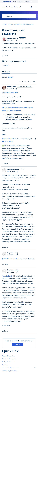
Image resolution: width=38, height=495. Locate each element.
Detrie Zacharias (12, 38)
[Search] (31, 7)
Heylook (10, 253)
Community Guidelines (9, 371)
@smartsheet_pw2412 (10, 259)
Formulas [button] (5, 65)
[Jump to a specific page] (34, 81)
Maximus (10, 270)
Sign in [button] (18, 344)
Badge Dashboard (8, 362)
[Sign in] (35, 7)
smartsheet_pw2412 (13, 169)
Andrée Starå (11, 87)
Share (5, 56)
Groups (4, 365)
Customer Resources (9, 359)
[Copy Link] (16, 41)
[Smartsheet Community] (14, 7)
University (27, 1)
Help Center (17, 1)
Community (6, 1)
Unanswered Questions (19, 368)
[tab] (6, 72)
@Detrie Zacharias (11, 93)
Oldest (10, 77)
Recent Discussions (8, 356)
